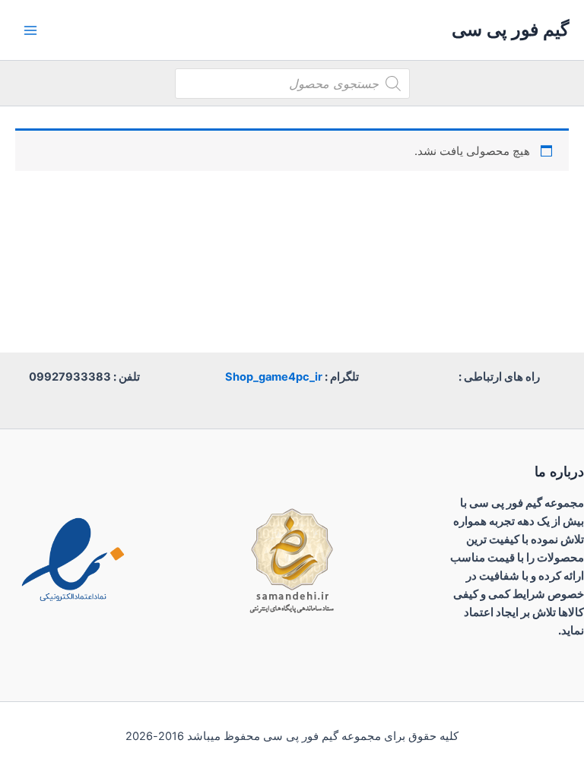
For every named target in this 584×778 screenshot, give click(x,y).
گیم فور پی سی (510, 29)
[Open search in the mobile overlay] (292, 83)
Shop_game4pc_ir (273, 377)
